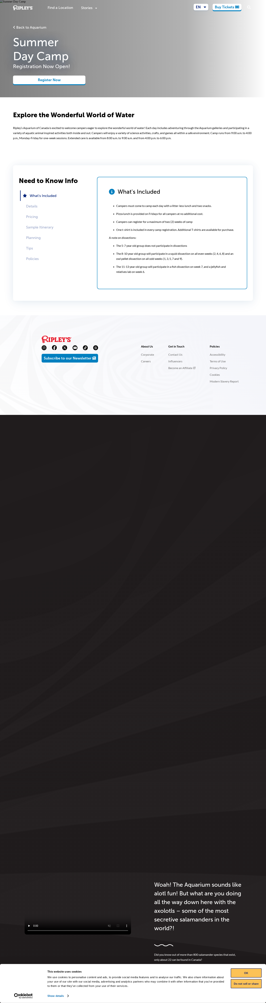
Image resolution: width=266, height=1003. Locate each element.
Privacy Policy (218, 368)
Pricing (32, 217)
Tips (29, 248)
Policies (32, 259)
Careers (146, 361)
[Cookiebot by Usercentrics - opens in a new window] (23, 996)
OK (246, 973)
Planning (33, 238)
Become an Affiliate (180, 368)
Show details (55, 995)
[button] (201, 7)
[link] (227, 7)
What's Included (43, 195)
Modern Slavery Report (224, 381)
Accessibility (217, 354)
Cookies (215, 374)
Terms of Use (218, 361)
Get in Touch (176, 346)
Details (31, 206)
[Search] (249, 8)
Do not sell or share (246, 983)
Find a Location (60, 7)
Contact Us (175, 354)
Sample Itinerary (39, 227)
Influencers (175, 361)
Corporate (147, 354)
